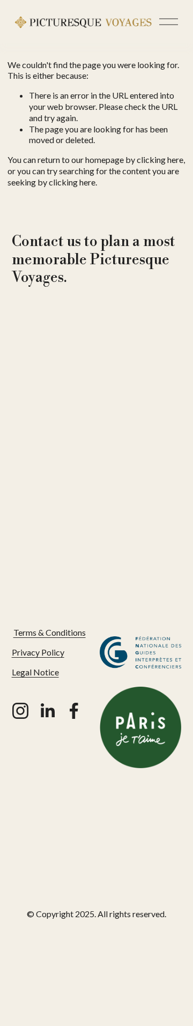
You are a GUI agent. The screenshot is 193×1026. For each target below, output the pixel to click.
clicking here (160, 159)
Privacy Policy (38, 652)
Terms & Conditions (49, 632)
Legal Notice (35, 672)
